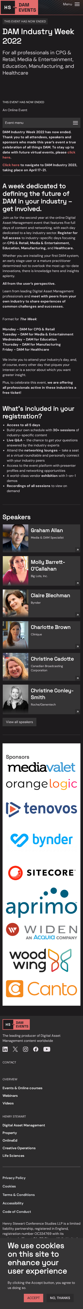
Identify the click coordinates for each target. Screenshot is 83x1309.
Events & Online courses (22, 1088)
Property (10, 1133)
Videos (8, 1103)
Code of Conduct (17, 1211)
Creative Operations (19, 1148)
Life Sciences (13, 1155)
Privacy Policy (14, 1178)
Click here (11, 165)
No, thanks (60, 1298)
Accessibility (13, 1203)
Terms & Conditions (19, 1195)
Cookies (9, 1186)
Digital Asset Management (24, 1125)
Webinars (10, 1095)
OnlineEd (10, 1140)
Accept (33, 1298)
